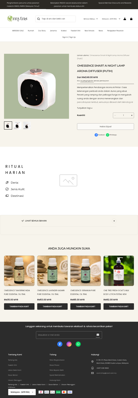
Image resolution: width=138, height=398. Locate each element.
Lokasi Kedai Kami (14, 370)
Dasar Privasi (54, 365)
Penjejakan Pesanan (115, 31)
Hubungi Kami (55, 380)
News (101, 31)
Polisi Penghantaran (57, 360)
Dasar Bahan (13, 375)
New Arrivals (89, 31)
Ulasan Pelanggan (15, 380)
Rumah (31, 31)
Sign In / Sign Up (69, 37)
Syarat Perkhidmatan (57, 375)
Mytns (13, 387)
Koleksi (64, 31)
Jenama (53, 31)
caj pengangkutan (87, 81)
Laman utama (83, 55)
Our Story (42, 31)
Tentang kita (12, 360)
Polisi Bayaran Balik (57, 370)
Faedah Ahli (75, 31)
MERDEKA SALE (18, 31)
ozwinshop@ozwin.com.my (106, 373)
